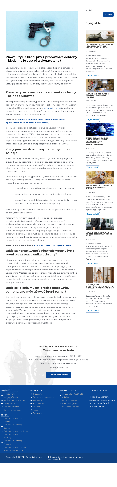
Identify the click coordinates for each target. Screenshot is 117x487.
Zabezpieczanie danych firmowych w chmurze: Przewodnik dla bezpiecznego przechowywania (97, 141)
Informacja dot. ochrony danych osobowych (65, 458)
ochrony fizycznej (52, 108)
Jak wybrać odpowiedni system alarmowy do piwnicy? (97, 95)
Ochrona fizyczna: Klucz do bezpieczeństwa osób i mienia (99, 234)
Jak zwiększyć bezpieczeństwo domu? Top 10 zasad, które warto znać (100, 286)
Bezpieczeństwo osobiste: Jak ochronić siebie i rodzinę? (99, 187)
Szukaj (89, 10)
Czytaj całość (92, 75)
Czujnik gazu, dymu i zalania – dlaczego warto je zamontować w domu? (99, 46)
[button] (58, 375)
